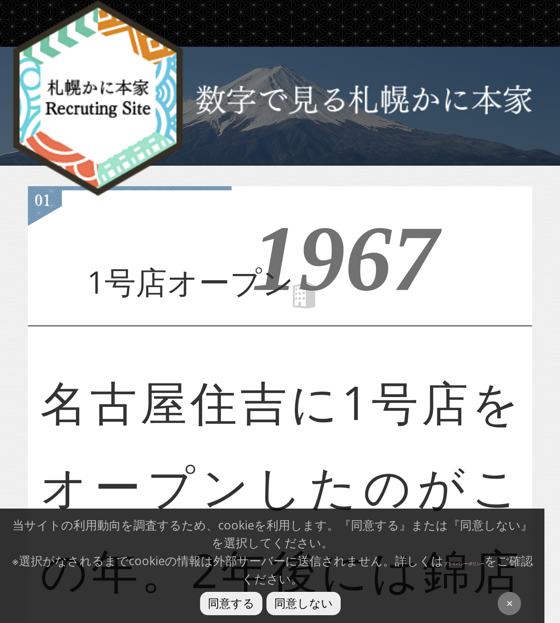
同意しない (303, 603)
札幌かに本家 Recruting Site (98, 98)
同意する (231, 603)
